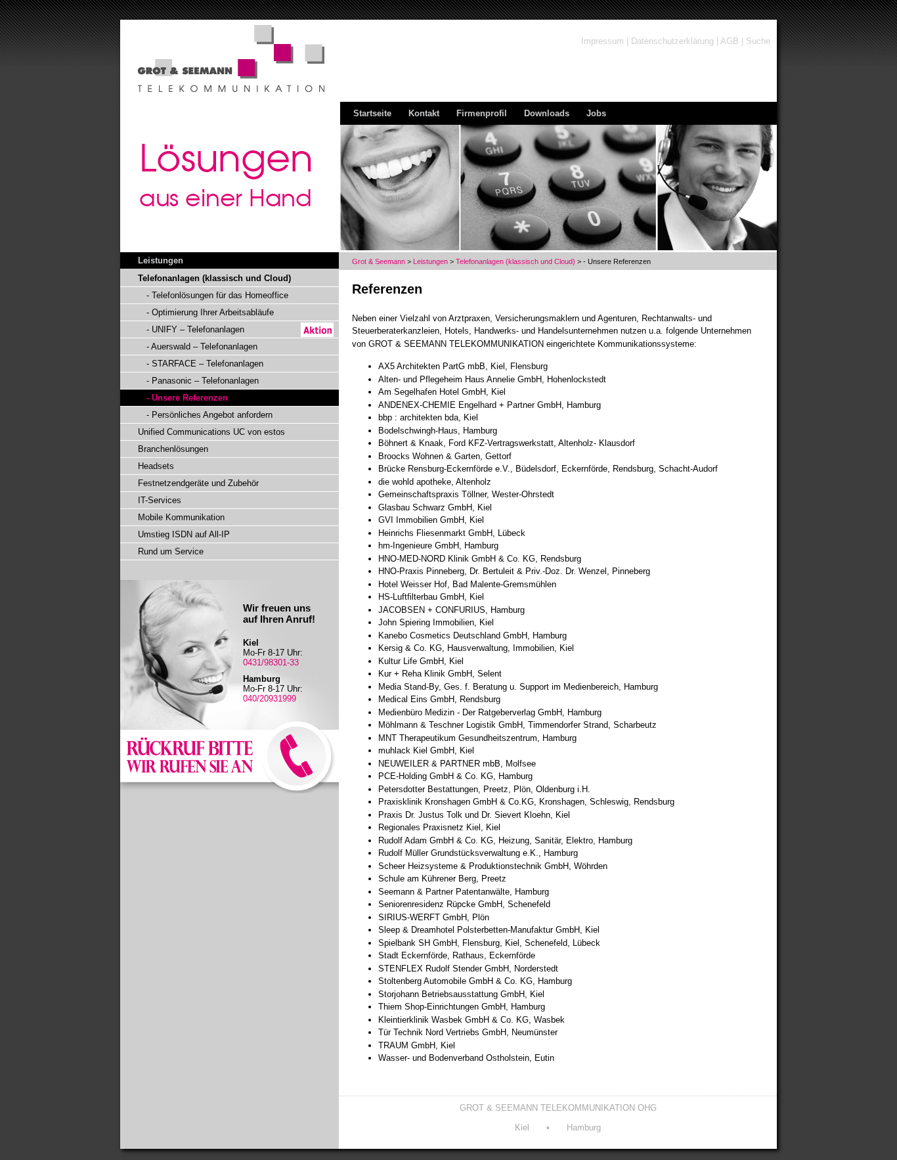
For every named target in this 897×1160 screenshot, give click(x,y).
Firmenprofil (481, 113)
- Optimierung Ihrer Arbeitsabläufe (210, 312)
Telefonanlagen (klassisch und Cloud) (515, 261)
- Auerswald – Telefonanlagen (201, 346)
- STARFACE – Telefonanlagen (204, 363)
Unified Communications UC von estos (211, 432)
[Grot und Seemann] (213, 97)
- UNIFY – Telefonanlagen (195, 329)
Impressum (602, 41)
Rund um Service (171, 551)
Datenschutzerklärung (672, 41)
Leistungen (430, 261)
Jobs (596, 113)
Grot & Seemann (378, 261)
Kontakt (423, 113)
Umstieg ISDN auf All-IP (184, 534)
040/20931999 (269, 698)
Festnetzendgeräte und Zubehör (198, 483)
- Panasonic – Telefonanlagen (202, 381)
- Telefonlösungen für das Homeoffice (217, 295)
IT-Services (159, 500)
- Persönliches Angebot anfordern (209, 415)
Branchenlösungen (173, 449)
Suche (758, 41)
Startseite (372, 113)
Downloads (546, 113)
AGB (729, 41)
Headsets (156, 466)
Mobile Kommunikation (181, 517)
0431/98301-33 (271, 662)
